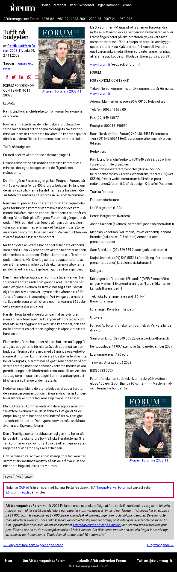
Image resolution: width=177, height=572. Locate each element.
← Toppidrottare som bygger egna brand (33, 545)
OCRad (24, 487)
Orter (73, 5)
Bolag (46, 5)
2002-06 (95, 19)
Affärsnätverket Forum (110, 487)
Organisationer (108, 5)
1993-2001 (79, 19)
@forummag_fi (17, 492)
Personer (59, 5)
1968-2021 (126, 19)
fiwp (18, 476)
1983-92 (62, 19)
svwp (8, 476)
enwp (28, 476)
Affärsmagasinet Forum (21, 19)
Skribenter (86, 5)
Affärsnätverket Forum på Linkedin (97, 525)
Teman (126, 5)
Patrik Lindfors (19, 46)
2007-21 (109, 19)
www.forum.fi (100, 64)
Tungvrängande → (160, 545)
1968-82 (48, 19)
